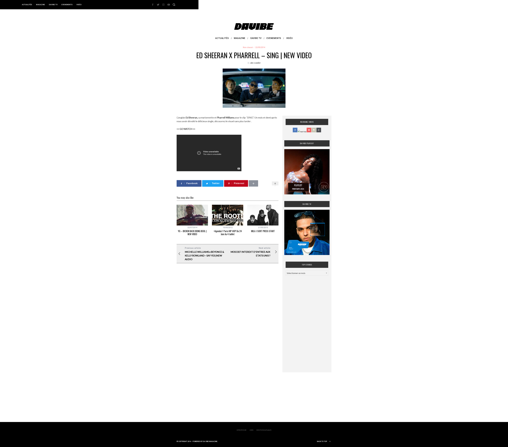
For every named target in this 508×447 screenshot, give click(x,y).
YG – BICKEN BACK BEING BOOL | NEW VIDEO (192, 232)
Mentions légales (263, 430)
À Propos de (241, 430)
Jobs (251, 430)
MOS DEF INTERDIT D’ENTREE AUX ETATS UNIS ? (250, 252)
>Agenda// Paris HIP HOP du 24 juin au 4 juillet (228, 232)
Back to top (322, 441)
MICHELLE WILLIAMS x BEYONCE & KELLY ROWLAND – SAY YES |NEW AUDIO (204, 254)
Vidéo (78, 5)
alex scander (255, 62)
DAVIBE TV (53, 5)
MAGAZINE (40, 5)
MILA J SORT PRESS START (263, 231)
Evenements (67, 5)
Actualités (27, 5)
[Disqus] (227, 308)
